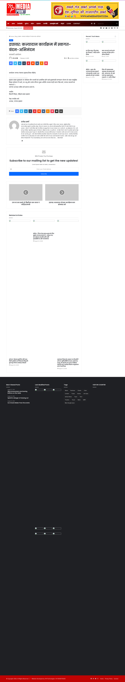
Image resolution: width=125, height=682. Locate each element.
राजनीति (45, 23)
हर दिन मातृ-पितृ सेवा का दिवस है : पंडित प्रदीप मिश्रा (93, 52)
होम (8, 23)
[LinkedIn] (20, 63)
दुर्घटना (26, 23)
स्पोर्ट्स (62, 23)
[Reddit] (33, 63)
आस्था (13, 23)
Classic (79, 390)
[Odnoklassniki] (41, 63)
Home (12, 36)
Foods (73, 393)
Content (67, 393)
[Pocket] (46, 63)
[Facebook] (11, 63)
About (66, 390)
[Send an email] (17, 58)
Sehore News (68, 396)
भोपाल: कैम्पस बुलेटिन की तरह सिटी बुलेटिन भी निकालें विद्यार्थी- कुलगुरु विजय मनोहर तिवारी (19, 361)
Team (75, 396)
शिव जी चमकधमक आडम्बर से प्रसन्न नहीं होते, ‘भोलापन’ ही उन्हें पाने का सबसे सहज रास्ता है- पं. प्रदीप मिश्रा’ (109, 73)
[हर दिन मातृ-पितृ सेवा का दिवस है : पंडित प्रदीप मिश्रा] (93, 45)
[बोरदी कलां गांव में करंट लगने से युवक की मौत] (57, 529)
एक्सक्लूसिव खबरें (54, 23)
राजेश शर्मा (14, 58)
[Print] (61, 111)
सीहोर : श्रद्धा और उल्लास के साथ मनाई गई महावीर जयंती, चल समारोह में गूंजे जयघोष (92, 72)
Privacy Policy (109, 678)
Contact (76, 23)
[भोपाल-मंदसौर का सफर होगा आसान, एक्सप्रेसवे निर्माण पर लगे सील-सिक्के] (57, 535)
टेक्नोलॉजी (19, 23)
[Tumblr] (24, 63)
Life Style (85, 393)
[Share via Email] (56, 111)
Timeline (67, 400)
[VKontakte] (37, 63)
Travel (73, 400)
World (79, 400)
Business (72, 390)
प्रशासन (39, 23)
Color (85, 390)
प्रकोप (84, 400)
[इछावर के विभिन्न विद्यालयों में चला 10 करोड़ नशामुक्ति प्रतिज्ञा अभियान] (48, 529)
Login (69, 23)
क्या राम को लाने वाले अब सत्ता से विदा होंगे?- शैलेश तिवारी (108, 52)
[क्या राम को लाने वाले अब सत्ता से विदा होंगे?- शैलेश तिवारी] (109, 45)
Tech (81, 396)
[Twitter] (15, 63)
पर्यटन (32, 23)
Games (79, 393)
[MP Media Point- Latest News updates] (18, 9)
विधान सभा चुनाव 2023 (70, 403)
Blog (16, 36)
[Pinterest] (28, 63)
